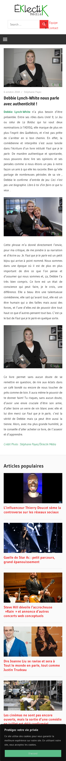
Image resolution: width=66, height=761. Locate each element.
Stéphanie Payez (32, 92)
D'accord (33, 753)
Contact (53, 28)
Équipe (53, 22)
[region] (33, 742)
